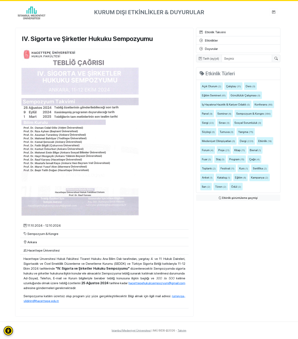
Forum (207, 150)
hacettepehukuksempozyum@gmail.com (157, 283)
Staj (220, 159)
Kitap (239, 150)
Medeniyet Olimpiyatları (218, 141)
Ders (250, 86)
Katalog (223, 177)
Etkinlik (265, 141)
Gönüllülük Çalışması (245, 95)
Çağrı (254, 159)
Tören (220, 186)
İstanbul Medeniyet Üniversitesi (131, 330)
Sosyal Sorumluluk (247, 122)
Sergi (208, 122)
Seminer (224, 113)
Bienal (255, 150)
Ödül (236, 186)
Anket (207, 177)
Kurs (243, 168)
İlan (206, 186)
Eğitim (240, 177)
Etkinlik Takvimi (215, 32)
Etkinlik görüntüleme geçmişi (240, 197)
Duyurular (211, 48)
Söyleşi (208, 131)
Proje (223, 150)
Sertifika (260, 168)
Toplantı (209, 168)
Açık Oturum (211, 86)
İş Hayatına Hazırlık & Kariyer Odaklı (226, 104)
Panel (207, 113)
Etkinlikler (211, 40)
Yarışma (245, 131)
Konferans (263, 104)
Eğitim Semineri (214, 95)
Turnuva (226, 131)
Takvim (182, 330)
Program (236, 159)
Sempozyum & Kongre (253, 113)
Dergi (246, 141)
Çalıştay (233, 86)
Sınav (224, 122)
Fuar (206, 159)
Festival (227, 168)
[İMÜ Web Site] (32, 12)
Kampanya (259, 177)
